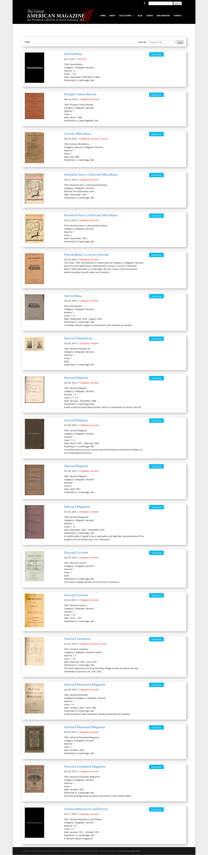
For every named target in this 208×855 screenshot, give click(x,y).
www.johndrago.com (129, 851)
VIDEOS (149, 16)
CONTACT (178, 16)
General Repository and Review (86, 809)
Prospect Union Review (80, 94)
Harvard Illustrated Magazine (84, 684)
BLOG (140, 16)
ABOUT (112, 16)
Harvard (82, 59)
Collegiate (85, 99)
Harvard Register (76, 377)
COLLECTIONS (125, 16)
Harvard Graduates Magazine (84, 766)
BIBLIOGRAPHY (163, 16)
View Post (156, 54)
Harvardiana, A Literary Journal (86, 254)
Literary (104, 138)
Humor (103, 643)
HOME (103, 16)
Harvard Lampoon (77, 638)
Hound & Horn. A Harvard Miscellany (91, 174)
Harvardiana (73, 54)
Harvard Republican (78, 338)
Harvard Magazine (77, 506)
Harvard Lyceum (76, 552)
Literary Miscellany (78, 133)
